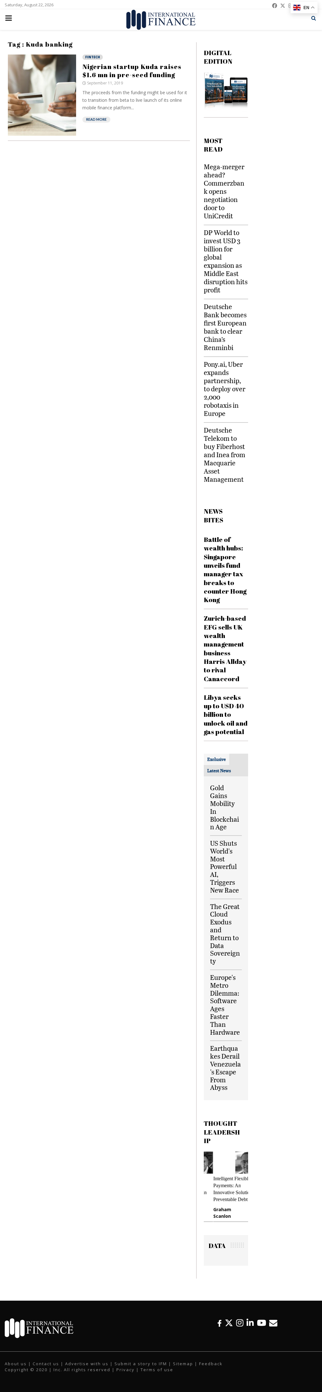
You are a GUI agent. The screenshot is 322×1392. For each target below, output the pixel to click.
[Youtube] (261, 1323)
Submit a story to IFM (140, 1363)
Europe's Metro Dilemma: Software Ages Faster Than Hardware (225, 1005)
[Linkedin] (250, 1323)
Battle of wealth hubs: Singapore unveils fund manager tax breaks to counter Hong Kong (225, 569)
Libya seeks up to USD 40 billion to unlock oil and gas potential (225, 714)
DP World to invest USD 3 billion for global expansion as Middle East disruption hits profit (225, 261)
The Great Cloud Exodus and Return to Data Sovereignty (225, 934)
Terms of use (157, 1369)
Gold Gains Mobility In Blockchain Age (224, 807)
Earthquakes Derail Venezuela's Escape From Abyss (225, 1068)
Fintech (92, 57)
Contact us (46, 1363)
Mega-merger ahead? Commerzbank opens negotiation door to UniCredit (224, 191)
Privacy (125, 1369)
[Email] (273, 1323)
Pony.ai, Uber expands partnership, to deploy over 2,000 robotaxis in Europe (224, 389)
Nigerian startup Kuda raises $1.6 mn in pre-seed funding (131, 70)
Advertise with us (86, 1363)
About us (16, 1363)
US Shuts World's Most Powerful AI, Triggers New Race (224, 866)
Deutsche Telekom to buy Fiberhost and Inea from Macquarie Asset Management (224, 454)
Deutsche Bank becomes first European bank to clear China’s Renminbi (225, 327)
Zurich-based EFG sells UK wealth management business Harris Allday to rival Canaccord (225, 648)
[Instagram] (239, 1323)
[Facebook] (219, 1323)
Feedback (211, 1363)
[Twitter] (229, 1323)
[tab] (216, 759)
